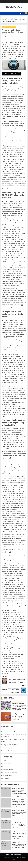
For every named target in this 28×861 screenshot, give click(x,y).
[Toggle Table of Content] (18, 73)
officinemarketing (17, 854)
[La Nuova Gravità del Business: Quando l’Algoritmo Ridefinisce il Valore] (6, 792)
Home (7, 854)
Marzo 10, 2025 (16, 38)
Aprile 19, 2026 (16, 796)
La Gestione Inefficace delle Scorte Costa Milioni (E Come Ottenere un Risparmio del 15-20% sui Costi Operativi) (19, 707)
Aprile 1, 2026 (15, 827)
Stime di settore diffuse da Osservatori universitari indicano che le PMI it (19, 845)
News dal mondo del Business (9, 772)
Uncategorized (5, 778)
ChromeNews (20, 857)
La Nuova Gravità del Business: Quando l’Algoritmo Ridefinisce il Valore (19, 792)
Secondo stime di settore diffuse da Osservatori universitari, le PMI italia (13, 745)
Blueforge (14, 7)
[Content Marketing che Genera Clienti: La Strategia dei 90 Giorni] (6, 716)
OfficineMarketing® (7, 38)
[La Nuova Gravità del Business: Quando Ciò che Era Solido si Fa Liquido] (6, 802)
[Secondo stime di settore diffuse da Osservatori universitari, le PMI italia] (6, 824)
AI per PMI (4, 760)
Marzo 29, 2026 (16, 838)
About (11, 854)
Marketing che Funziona (10, 27)
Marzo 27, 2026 (16, 849)
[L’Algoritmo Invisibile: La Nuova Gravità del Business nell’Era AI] (6, 835)
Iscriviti (26, 13)
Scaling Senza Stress (6, 775)
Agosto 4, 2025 (16, 719)
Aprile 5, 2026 (15, 817)
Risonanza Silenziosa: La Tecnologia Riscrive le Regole (19, 813)
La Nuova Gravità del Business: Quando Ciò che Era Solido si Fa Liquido (19, 803)
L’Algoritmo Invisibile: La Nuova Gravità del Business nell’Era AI (19, 835)
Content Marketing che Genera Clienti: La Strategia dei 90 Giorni (18, 716)
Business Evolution (6, 763)
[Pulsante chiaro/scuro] (21, 13)
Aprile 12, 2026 (16, 806)
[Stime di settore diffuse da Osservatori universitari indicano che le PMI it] (6, 845)
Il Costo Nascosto (5, 767)
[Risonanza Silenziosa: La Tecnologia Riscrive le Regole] (6, 813)
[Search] (24, 13)
